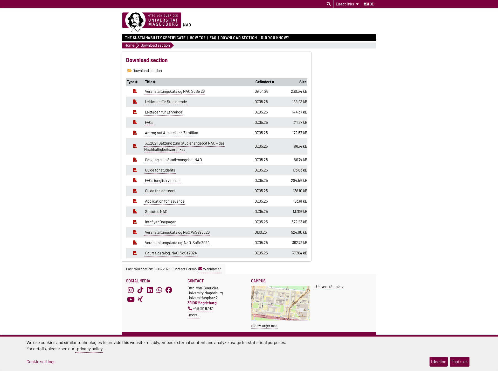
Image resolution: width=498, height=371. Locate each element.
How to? (197, 38)
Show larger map (265, 326)
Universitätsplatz (330, 286)
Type (131, 82)
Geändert (263, 82)
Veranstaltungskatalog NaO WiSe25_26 (177, 232)
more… (194, 315)
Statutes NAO (156, 212)
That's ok (459, 361)
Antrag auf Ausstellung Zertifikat (171, 133)
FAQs (149, 122)
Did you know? (275, 38)
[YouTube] (130, 299)
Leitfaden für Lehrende (163, 112)
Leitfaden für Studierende (166, 102)
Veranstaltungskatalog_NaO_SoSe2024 (177, 243)
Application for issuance (165, 201)
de (371, 4)
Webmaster (212, 269)
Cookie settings (41, 361)
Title (149, 82)
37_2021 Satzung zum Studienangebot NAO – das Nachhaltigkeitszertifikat (184, 146)
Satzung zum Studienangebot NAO (173, 160)
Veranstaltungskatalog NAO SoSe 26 (175, 91)
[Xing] (140, 299)
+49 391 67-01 (203, 308)
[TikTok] (140, 290)
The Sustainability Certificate (155, 38)
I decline (438, 361)
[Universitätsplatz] (280, 319)
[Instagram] (130, 290)
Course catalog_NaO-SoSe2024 (171, 253)
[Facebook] (169, 290)
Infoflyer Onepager (160, 222)
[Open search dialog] (329, 4)
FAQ (213, 38)
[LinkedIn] (150, 290)
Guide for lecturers (160, 191)
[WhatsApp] (159, 290)
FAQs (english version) (163, 180)
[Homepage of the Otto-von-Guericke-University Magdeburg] (152, 22)
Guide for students (160, 170)
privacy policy (90, 348)
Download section (238, 38)
